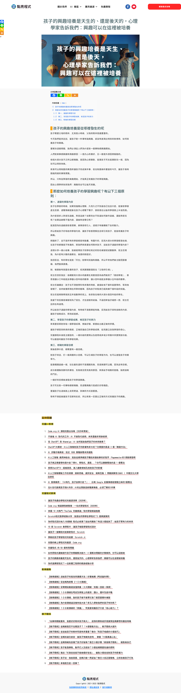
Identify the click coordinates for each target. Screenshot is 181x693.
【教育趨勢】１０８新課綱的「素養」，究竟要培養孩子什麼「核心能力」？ (83, 608)
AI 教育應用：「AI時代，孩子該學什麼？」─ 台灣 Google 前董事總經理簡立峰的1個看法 (90, 482)
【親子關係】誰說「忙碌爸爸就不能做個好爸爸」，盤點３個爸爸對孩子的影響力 (85, 653)
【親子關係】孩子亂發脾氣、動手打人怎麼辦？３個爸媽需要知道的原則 (81, 647)
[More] (75, 95)
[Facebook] (54, 95)
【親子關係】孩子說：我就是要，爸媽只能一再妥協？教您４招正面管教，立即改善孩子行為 (90, 658)
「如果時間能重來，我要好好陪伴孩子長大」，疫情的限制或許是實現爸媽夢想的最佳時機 (89, 621)
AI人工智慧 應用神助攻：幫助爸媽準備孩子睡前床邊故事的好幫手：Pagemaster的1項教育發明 (91, 457)
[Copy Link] (68, 95)
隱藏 (63, 103)
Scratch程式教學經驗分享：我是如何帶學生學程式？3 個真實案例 (78, 516)
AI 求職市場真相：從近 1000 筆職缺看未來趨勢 (70, 452)
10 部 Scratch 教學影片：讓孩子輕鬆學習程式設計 (72, 527)
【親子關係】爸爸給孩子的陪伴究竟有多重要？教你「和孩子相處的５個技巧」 (84, 632)
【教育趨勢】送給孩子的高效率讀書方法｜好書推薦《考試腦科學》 (79, 577)
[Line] (61, 95)
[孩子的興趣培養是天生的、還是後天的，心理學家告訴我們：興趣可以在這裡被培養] (90, 61)
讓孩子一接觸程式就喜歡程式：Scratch (66, 532)
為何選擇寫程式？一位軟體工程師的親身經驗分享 (71, 563)
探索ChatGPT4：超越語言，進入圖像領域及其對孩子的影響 (75, 468)
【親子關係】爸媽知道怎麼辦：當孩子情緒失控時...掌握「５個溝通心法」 (83, 637)
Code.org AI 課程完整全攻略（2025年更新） (69, 431)
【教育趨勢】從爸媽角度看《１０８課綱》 (67, 582)
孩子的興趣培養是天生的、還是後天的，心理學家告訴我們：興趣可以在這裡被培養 (90, 24)
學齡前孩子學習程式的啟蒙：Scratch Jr (67, 537)
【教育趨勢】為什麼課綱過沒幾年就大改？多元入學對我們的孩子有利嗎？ (82, 603)
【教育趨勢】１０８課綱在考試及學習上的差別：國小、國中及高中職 (80, 592)
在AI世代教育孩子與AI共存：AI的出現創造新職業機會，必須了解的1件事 (81, 487)
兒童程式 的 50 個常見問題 (61, 548)
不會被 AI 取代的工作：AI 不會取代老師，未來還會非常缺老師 (77, 437)
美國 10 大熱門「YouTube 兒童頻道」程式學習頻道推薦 (74, 511)
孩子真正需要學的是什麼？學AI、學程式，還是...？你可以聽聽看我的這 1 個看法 (86, 463)
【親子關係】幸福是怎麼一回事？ (63, 663)
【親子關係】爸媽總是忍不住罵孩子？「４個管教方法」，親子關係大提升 (82, 626)
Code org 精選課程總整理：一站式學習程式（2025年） (73, 506)
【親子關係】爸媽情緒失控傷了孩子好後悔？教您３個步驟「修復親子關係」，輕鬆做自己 (89, 642)
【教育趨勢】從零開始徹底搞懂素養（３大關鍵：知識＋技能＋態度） (80, 587)
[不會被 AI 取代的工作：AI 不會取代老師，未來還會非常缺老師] (107, 436)
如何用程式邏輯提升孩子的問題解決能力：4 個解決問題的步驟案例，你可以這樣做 (86, 553)
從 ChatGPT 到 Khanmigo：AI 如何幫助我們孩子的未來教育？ (76, 442)
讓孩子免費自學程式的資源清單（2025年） (67, 501)
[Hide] (1, 37)
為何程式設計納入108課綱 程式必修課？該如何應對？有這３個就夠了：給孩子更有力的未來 (90, 522)
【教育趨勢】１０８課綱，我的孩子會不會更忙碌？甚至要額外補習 (79, 598)
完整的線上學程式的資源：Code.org (64, 542)
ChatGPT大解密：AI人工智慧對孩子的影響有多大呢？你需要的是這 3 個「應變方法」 (87, 447)
